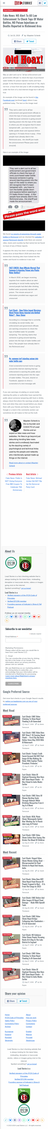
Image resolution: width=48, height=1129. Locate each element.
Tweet (31, 41)
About (28, 1015)
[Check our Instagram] (21, 617)
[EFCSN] (24, 1110)
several (6, 240)
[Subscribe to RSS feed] (7, 621)
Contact (29, 1027)
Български (9, 1032)
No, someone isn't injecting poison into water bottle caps (23, 360)
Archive (8, 1027)
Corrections (30, 1024)
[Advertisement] (24, 519)
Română (8, 1037)
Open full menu (4, 3)
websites (38, 237)
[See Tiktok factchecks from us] (7, 617)
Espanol (8, 1034)
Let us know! (26, 588)
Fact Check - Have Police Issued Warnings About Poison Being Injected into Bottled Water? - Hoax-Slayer (25, 313)
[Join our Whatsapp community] (25, 617)
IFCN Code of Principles (14, 1018)
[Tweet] (45, 3)
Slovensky (9, 1040)
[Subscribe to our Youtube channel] (34, 617)
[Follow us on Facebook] (16, 617)
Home (7, 1015)
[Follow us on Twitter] (30, 617)
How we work (31, 1018)
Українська (30, 1040)
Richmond (13, 240)
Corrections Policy (12, 1024)
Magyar (29, 1034)
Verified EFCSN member (16, 601)
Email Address (11, 636)
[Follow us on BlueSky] (11, 617)
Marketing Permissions (14, 648)
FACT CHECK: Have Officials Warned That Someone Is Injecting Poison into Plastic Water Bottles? (24, 270)
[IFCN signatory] (24, 1096)
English (29, 1032)
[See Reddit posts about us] (39, 617)
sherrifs (20, 240)
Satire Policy (10, 1021)
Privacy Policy (31, 1021)
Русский (29, 1037)
